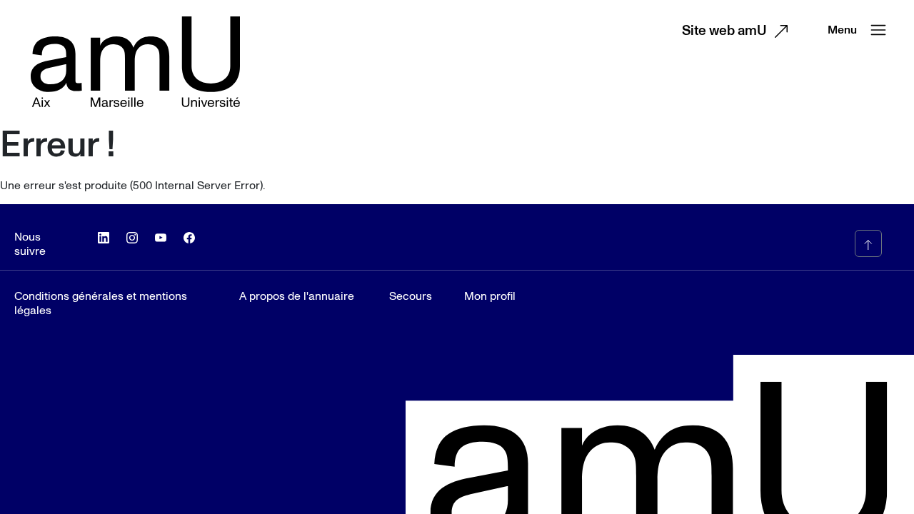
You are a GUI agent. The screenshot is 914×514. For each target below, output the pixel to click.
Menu (842, 30)
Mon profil (490, 296)
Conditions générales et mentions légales (100, 303)
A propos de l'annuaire (296, 296)
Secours (410, 296)
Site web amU (724, 31)
